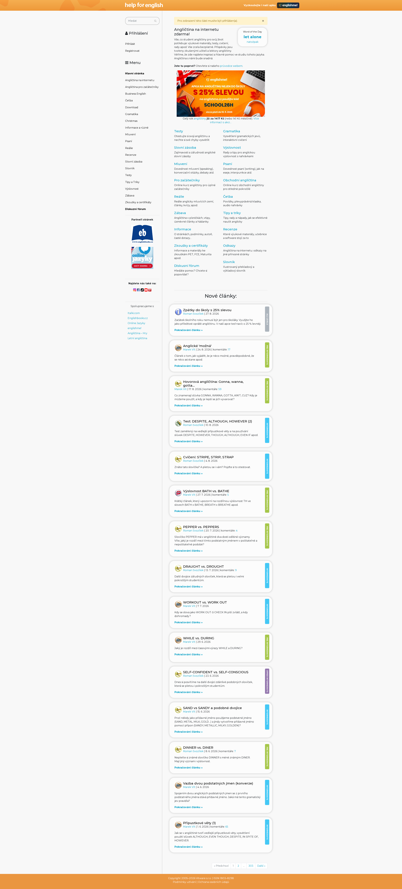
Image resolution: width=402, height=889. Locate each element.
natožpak (252, 36)
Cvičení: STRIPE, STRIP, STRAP (208, 457)
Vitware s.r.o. (203, 878)
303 (250, 865)
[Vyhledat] (155, 21)
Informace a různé (136, 127)
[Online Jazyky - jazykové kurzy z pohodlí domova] (142, 257)
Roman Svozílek (193, 313)
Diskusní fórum (186, 266)
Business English (135, 93)
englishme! (134, 328)
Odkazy (229, 246)
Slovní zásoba (133, 161)
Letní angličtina (137, 338)
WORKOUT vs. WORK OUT (205, 602)
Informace (182, 229)
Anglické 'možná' (197, 346)
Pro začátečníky (187, 180)
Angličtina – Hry (137, 333)
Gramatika (131, 114)
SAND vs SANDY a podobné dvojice (212, 708)
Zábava (129, 195)
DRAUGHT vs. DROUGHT (203, 566)
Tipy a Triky (132, 182)
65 (226, 826)
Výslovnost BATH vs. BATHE (206, 491)
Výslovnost (132, 188)
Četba (129, 100)
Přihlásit (130, 43)
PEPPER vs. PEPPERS (201, 527)
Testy (128, 175)
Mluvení (130, 134)
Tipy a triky (232, 213)
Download (131, 107)
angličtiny (200, 118)
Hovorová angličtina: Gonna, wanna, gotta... (213, 383)
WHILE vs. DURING (198, 638)
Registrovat (132, 50)
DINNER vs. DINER (198, 747)
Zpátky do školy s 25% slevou (207, 310)
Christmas (131, 120)
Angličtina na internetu (139, 80)
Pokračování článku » (188, 330)
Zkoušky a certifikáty (138, 202)
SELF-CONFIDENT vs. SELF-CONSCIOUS (215, 672)
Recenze (130, 154)
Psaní (128, 141)
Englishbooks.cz (138, 318)
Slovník (130, 168)
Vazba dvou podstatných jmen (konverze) (218, 783)
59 (219, 389)
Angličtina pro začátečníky (142, 86)
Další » (261, 865)
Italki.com (134, 313)
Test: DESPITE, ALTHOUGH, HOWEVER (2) (217, 421)
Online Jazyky (136, 323)
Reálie (129, 148)
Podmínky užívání (184, 882)
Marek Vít (189, 349)
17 (229, 349)
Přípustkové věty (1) (199, 823)
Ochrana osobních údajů (213, 882)
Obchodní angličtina (239, 180)
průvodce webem (231, 65)
